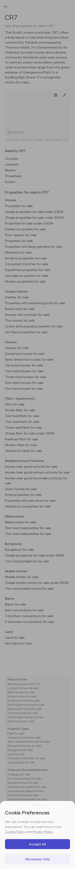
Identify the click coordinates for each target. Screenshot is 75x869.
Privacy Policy (43, 832)
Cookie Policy (15, 832)
